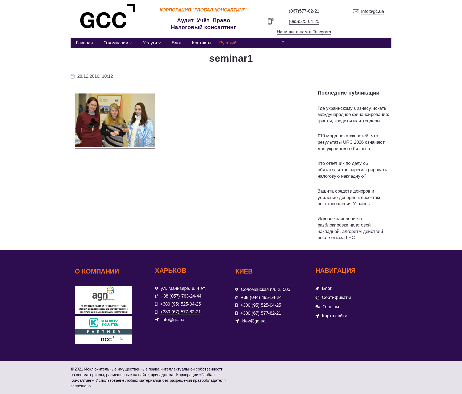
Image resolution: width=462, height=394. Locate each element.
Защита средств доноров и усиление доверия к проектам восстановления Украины (349, 197)
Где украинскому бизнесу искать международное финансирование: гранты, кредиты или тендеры (353, 115)
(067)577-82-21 (304, 11)
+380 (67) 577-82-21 (180, 311)
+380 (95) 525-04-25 (180, 304)
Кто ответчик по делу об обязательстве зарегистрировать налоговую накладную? (352, 170)
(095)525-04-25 (304, 21)
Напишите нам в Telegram (304, 31)
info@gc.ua (372, 11)
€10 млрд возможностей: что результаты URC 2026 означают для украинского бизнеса (351, 142)
